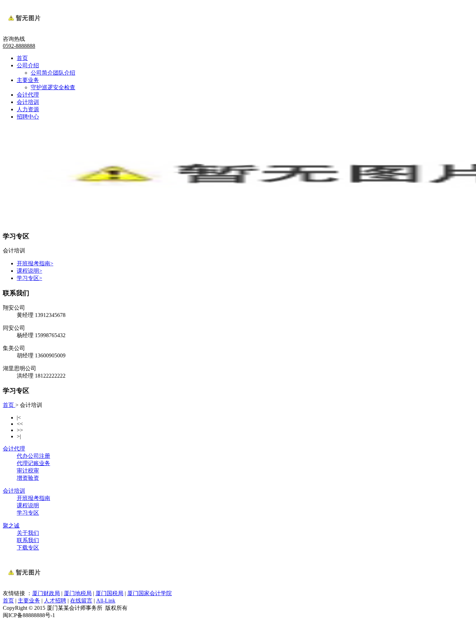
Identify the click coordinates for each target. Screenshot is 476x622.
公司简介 (42, 73)
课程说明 (29, 271)
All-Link (105, 601)
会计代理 (28, 95)
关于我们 (28, 533)
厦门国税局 (109, 593)
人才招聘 (55, 601)
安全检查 (64, 87)
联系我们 (28, 540)
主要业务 (28, 80)
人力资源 (28, 109)
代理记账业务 (33, 463)
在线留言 (81, 601)
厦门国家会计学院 (149, 593)
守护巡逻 (42, 87)
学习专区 (29, 278)
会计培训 (28, 102)
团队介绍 (64, 73)
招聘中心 (28, 117)
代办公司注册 (33, 456)
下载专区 (28, 548)
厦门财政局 (46, 593)
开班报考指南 (35, 263)
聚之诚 (11, 526)
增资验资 (28, 478)
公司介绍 (28, 65)
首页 (22, 58)
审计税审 (28, 470)
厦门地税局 (78, 593)
